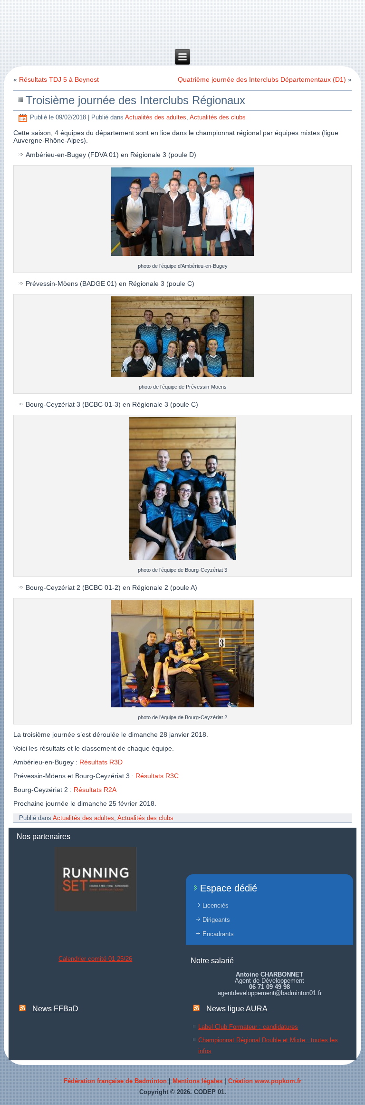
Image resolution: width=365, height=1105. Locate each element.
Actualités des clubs (218, 117)
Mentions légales (197, 1081)
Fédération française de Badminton (115, 1081)
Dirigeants (216, 919)
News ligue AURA (237, 1009)
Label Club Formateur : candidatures (248, 1026)
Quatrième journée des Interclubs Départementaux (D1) (262, 79)
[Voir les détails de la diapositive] (95, 879)
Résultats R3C (157, 776)
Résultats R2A (95, 789)
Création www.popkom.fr (264, 1081)
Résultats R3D (101, 762)
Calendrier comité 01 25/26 (95, 958)
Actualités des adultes (155, 117)
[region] (95, 879)
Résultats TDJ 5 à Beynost (59, 79)
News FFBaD (55, 1009)
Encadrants (218, 934)
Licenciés (215, 905)
